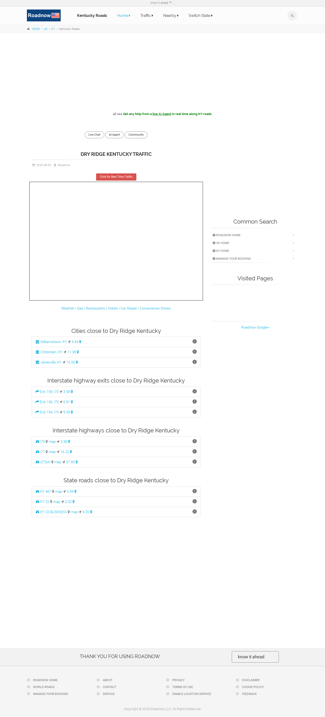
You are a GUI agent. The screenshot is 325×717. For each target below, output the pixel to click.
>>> (164, 114)
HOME (36, 29)
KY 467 (45, 491)
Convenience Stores (155, 308)
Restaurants (95, 308)
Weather (67, 308)
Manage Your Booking (233, 258)
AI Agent (114, 134)
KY (53, 29)
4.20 (86, 512)
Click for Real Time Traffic (116, 176)
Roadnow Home (228, 235)
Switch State (200, 15)
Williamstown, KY (53, 342)
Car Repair (129, 308)
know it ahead (251, 656)
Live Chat (94, 134)
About (107, 680)
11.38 (72, 352)
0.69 (70, 491)
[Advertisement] (162, 71)
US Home (222, 243)
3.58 (67, 392)
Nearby (170, 15)
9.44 (75, 342)
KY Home (222, 251)
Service (108, 694)
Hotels (113, 308)
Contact (109, 687)
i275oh (44, 462)
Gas (80, 308)
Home (123, 15)
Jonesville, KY (50, 362)
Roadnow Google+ (255, 327)
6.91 (67, 402)
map (52, 442)
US (45, 29)
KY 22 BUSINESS (53, 512)
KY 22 (44, 502)
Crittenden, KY (51, 352)
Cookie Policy (252, 687)
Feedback (249, 694)
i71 (42, 452)
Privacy (178, 680)
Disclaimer (250, 680)
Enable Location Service (191, 694)
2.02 (69, 502)
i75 (42, 442)
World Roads (43, 687)
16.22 (65, 452)
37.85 (71, 462)
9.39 (67, 412)
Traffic (146, 15)
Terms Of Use (182, 687)
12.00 (71, 362)
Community (136, 134)
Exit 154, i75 (49, 412)
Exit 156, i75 (49, 402)
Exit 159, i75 (49, 392)
